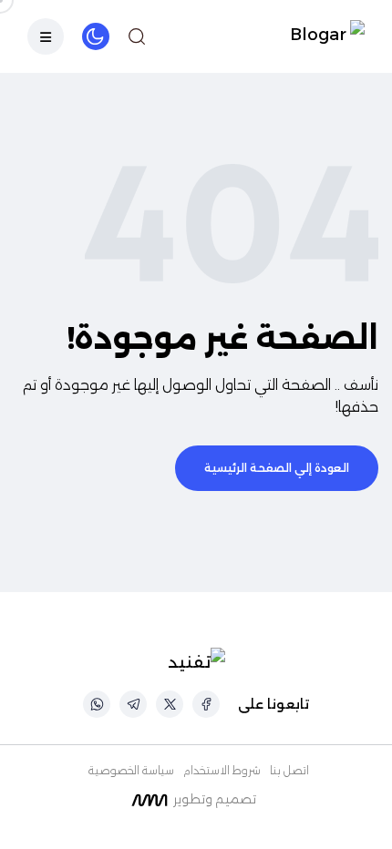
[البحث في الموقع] (136, 36)
